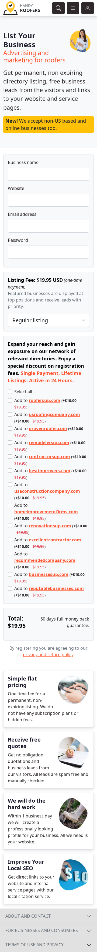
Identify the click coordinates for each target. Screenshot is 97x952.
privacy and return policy (48, 655)
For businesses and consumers (41, 930)
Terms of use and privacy (34, 945)
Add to (45, 403)
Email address (22, 214)
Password (18, 240)
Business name (23, 162)
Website (16, 188)
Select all (23, 392)
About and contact (28, 916)
